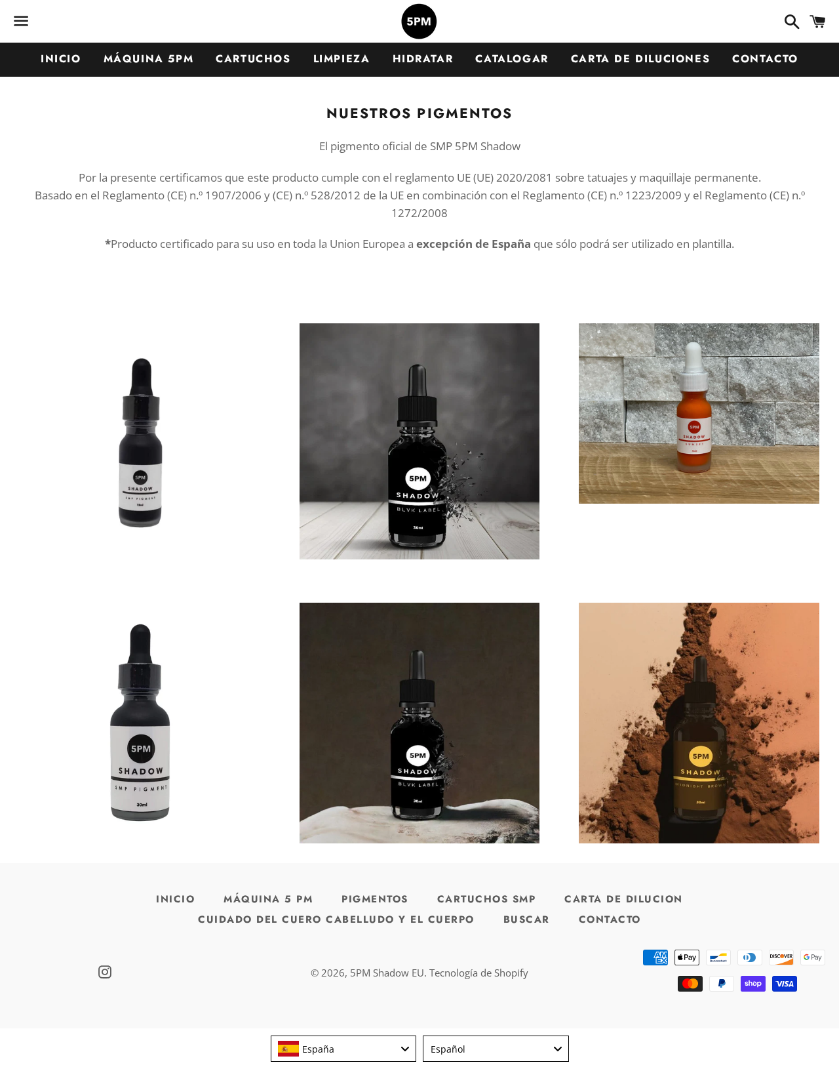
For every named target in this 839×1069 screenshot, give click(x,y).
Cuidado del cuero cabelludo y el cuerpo (336, 919)
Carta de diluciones (640, 58)
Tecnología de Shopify (478, 972)
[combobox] (344, 1049)
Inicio (61, 58)
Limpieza (341, 58)
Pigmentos (374, 899)
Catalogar (511, 58)
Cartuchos (253, 58)
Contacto (765, 58)
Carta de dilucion (623, 899)
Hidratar (423, 58)
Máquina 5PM (149, 58)
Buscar (526, 919)
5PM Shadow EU (387, 972)
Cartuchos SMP (486, 899)
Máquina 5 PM (268, 899)
